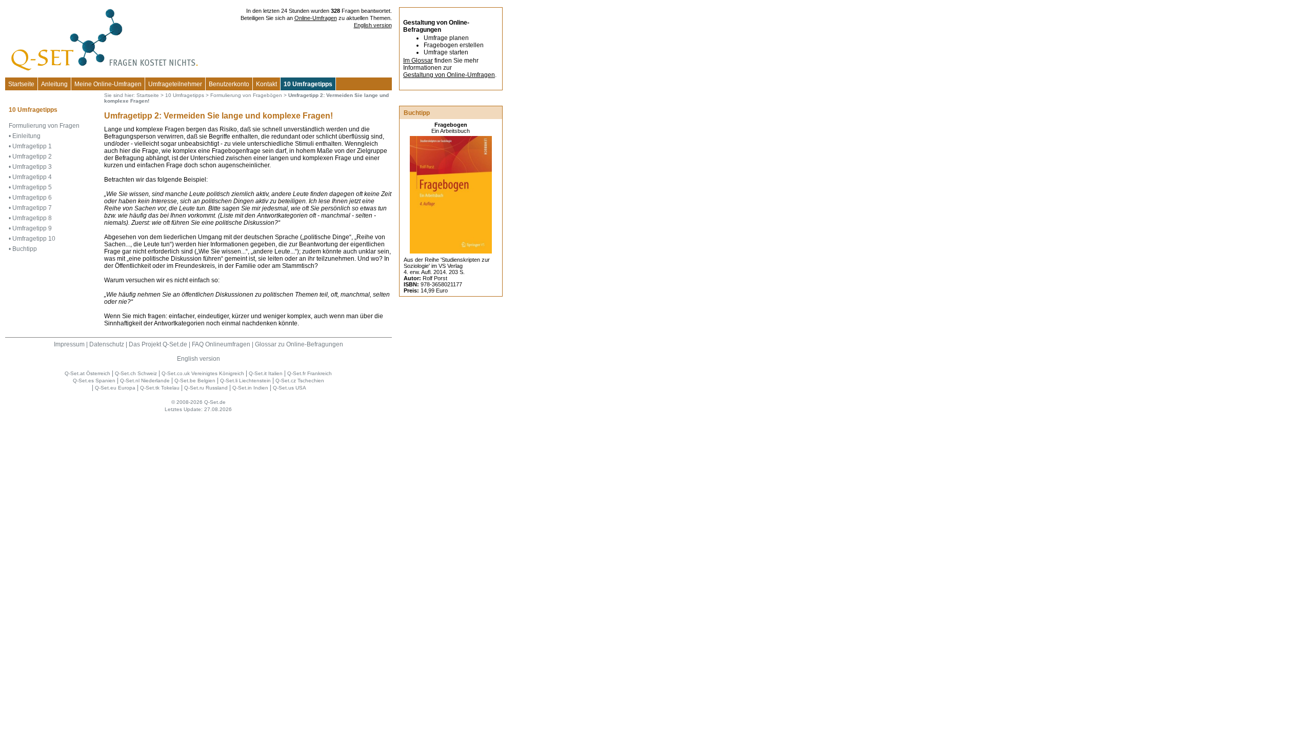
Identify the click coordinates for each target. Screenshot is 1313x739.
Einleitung (26, 136)
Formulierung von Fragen (44, 125)
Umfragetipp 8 (32, 218)
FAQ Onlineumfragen (221, 344)
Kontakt (266, 84)
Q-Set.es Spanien (94, 380)
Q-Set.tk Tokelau (160, 388)
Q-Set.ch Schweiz (136, 373)
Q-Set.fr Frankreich (309, 373)
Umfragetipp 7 (32, 207)
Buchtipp (24, 248)
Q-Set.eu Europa (115, 388)
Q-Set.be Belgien (194, 380)
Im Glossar (418, 60)
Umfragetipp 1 (32, 146)
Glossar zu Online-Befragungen (299, 344)
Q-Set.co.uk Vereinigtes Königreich (203, 373)
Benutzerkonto (229, 84)
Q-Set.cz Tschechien (299, 380)
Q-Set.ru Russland (206, 388)
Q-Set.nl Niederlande (145, 380)
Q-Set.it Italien (266, 373)
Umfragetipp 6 (32, 197)
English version (373, 25)
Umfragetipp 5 (32, 187)
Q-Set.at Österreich (87, 373)
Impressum (69, 344)
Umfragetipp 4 (32, 177)
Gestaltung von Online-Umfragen (449, 75)
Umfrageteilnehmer (175, 84)
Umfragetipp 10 (33, 238)
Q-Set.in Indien (250, 388)
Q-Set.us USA (289, 388)
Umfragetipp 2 (32, 156)
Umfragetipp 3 (32, 166)
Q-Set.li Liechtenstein (245, 380)
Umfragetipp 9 (32, 228)
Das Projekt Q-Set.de (158, 344)
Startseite (21, 84)
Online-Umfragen (315, 18)
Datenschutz (106, 344)
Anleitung (54, 84)
